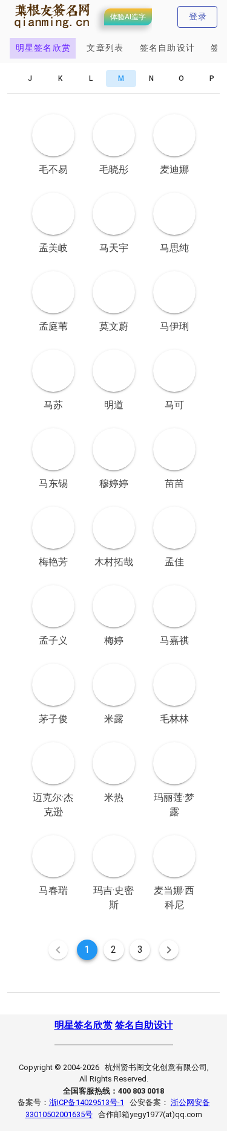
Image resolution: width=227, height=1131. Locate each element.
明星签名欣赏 (83, 1025)
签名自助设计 (144, 1025)
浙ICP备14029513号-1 (86, 1102)
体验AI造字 (128, 17)
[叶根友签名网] (52, 28)
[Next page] (169, 950)
